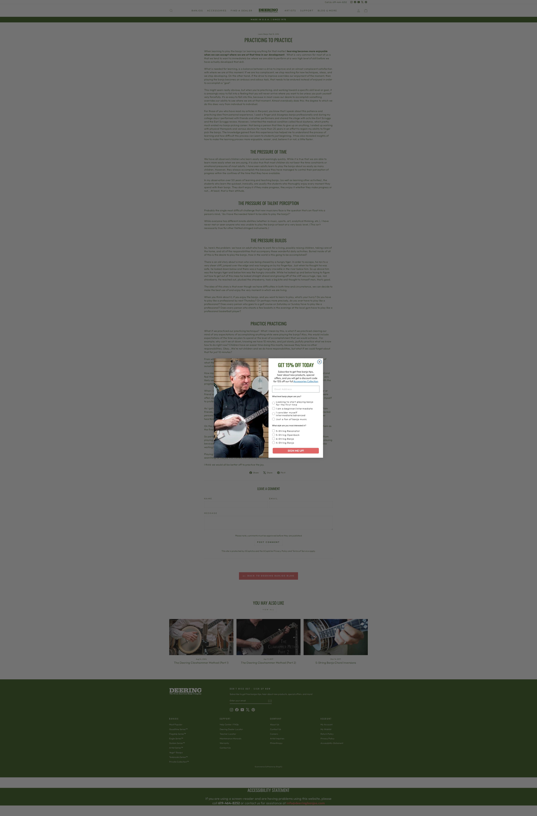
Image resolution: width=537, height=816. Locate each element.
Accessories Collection (305, 381)
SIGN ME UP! (296, 450)
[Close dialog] (319, 362)
